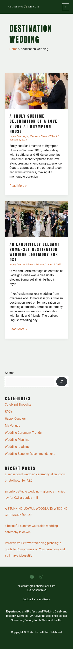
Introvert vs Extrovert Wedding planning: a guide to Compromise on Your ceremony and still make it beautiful (35, 549)
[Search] (61, 381)
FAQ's (9, 411)
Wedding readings (17, 447)
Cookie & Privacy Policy (37, 599)
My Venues (32, 136)
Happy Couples (17, 136)
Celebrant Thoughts (18, 404)
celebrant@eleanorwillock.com (36, 585)
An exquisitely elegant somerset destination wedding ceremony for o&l (35, 252)
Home (13, 49)
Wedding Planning (17, 440)
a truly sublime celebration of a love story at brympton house (33, 123)
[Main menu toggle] (65, 6)
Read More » (18, 186)
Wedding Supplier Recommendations (30, 454)
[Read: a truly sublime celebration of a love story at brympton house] (36, 91)
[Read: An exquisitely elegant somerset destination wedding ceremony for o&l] (36, 219)
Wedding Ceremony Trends (23, 432)
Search (9, 373)
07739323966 (38, 590)
